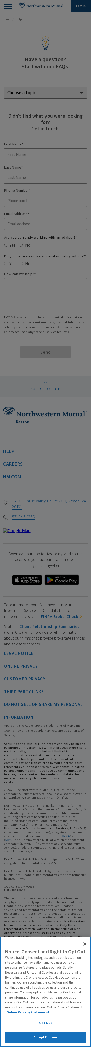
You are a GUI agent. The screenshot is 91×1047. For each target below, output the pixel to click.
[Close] (84, 944)
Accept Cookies (45, 1037)
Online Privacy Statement (27, 1012)
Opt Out (45, 1023)
